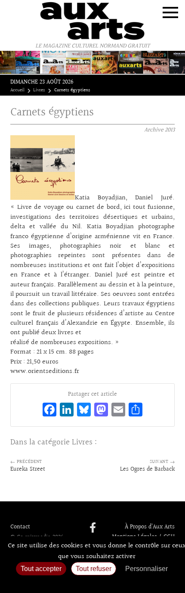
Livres (39, 90)
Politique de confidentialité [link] (92, 582)
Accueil (17, 90)
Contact (20, 527)
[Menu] (170, 12)
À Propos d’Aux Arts (150, 527)
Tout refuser (93, 568)
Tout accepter (41, 568)
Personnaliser (146, 568)
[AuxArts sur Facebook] (92, 528)
